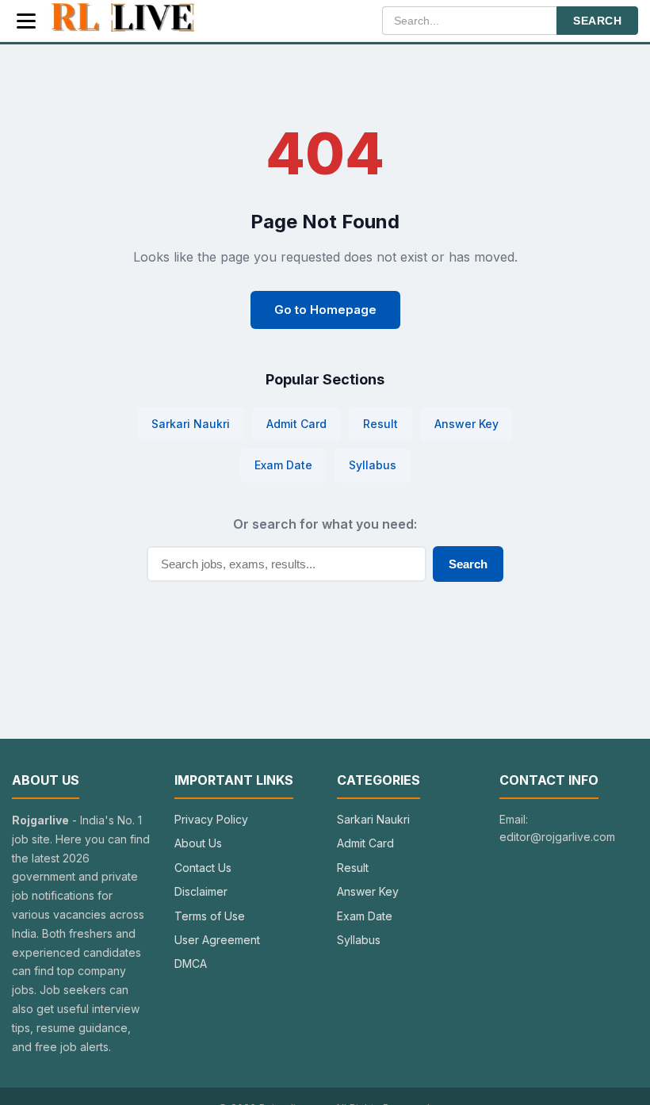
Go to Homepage (325, 309)
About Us (198, 843)
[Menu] (26, 21)
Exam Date (283, 465)
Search (468, 564)
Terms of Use (209, 916)
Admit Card (296, 423)
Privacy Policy (211, 819)
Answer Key (466, 423)
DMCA (190, 963)
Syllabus (372, 465)
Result (380, 423)
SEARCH (597, 20)
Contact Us (202, 867)
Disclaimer (201, 891)
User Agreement (217, 939)
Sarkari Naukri (190, 423)
